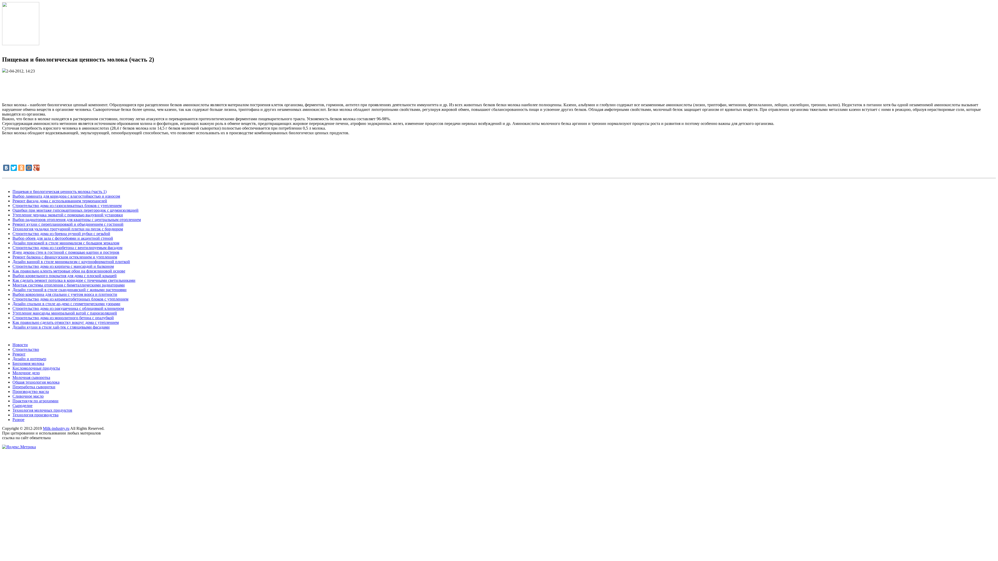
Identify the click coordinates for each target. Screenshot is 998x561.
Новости (20, 345)
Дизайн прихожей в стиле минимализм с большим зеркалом (65, 243)
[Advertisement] (499, 85)
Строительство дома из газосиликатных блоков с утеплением (67, 205)
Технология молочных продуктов (42, 410)
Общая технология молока (36, 382)
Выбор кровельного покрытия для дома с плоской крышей (64, 275)
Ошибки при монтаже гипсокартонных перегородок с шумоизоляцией (75, 210)
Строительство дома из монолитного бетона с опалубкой (63, 318)
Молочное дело (26, 373)
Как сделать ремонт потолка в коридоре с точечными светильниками (73, 280)
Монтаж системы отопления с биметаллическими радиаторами (68, 285)
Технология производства (35, 415)
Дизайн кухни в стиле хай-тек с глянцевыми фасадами (61, 327)
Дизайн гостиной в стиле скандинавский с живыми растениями (69, 290)
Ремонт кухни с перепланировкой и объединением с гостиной (67, 224)
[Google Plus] (36, 168)
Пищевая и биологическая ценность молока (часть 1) (59, 191)
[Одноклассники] (21, 168)
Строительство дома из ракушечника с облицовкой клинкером (68, 308)
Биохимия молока (28, 363)
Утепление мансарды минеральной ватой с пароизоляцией (64, 313)
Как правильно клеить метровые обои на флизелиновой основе (68, 271)
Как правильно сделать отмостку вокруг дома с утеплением (65, 322)
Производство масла (30, 391)
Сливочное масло (28, 396)
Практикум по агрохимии (35, 401)
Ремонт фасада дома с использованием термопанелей (59, 201)
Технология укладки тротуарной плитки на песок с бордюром (67, 229)
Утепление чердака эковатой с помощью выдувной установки (67, 215)
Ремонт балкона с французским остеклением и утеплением (64, 257)
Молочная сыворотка (31, 377)
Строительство (25, 349)
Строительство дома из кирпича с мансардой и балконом (63, 266)
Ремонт (18, 354)
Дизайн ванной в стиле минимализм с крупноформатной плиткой (71, 261)
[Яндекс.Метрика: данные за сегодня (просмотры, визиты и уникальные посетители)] (19, 447)
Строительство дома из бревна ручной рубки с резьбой (61, 233)
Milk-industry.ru (56, 428)
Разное (18, 419)
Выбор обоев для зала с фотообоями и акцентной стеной (62, 238)
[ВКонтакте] (6, 168)
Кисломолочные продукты (36, 368)
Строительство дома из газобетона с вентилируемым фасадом (67, 247)
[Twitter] (14, 168)
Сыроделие (22, 405)
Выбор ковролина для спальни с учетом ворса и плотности (64, 294)
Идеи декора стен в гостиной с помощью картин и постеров (65, 252)
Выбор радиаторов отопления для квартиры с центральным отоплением (76, 219)
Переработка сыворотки (33, 387)
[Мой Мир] (29, 168)
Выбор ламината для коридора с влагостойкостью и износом (66, 196)
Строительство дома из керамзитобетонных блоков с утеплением (70, 299)
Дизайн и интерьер (29, 359)
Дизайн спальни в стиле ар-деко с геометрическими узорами (66, 304)
